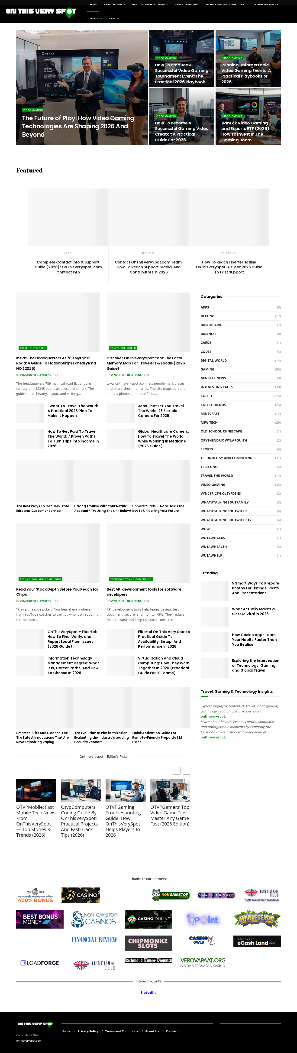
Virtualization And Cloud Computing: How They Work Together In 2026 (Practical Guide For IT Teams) (163, 665)
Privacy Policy (88, 1031)
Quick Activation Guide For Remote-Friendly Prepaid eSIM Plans (157, 737)
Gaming (207, 369)
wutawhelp (211, 555)
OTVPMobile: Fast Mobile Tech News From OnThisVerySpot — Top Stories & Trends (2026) (35, 821)
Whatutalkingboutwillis (224, 511)
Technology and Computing (40, 579)
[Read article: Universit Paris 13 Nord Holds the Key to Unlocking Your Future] (161, 481)
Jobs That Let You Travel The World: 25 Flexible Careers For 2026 (161, 410)
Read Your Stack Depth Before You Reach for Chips (57, 592)
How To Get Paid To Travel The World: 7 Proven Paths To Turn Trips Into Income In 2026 (73, 438)
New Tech (209, 422)
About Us (96, 18)
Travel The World (32, 348)
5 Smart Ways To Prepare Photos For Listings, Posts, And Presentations (256, 588)
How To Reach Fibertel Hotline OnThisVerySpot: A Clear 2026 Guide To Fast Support (229, 267)
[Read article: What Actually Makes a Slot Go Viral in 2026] (215, 617)
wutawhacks (213, 538)
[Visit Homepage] (41, 11)
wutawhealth (214, 546)
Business (148, 253)
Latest (206, 396)
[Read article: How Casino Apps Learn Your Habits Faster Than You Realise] (215, 642)
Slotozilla (149, 992)
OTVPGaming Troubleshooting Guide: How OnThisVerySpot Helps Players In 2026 (123, 821)
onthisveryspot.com (29, 1041)
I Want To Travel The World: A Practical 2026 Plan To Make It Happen (73, 410)
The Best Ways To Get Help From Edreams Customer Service (42, 508)
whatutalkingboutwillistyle (228, 520)
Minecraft (210, 413)
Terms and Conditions (121, 1031)
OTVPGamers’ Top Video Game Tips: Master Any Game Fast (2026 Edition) (169, 815)
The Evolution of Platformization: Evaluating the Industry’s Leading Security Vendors (101, 737)
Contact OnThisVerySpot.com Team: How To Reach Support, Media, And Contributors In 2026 (149, 267)
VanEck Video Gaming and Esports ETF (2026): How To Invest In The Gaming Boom (245, 131)
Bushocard (211, 325)
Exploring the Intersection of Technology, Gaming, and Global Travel (255, 665)
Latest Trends (213, 405)
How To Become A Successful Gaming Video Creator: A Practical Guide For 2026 (182, 131)
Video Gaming (33, 110)
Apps (67, 253)
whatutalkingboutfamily (225, 502)
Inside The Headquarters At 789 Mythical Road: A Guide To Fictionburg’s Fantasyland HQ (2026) (56, 363)
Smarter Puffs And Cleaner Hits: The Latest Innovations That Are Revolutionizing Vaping (42, 737)
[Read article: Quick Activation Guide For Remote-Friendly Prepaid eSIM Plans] (161, 707)
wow (205, 529)
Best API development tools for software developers (144, 592)
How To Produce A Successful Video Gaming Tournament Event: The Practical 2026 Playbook (182, 73)
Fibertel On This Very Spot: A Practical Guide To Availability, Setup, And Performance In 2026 (164, 639)
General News (213, 378)
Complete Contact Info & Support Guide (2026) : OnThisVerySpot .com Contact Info (68, 267)
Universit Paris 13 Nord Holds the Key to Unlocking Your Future (158, 508)
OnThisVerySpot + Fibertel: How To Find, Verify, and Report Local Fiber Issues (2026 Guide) (72, 639)
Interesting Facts (217, 387)
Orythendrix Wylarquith (44, 143)
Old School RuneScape (221, 431)
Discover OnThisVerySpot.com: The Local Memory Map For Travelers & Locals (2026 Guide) (146, 363)
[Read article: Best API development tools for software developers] (148, 553)
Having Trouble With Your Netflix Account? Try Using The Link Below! (102, 508)
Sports (207, 449)
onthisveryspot (213, 737)
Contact (115, 18)
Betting (207, 316)
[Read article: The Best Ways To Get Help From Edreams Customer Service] (45, 481)
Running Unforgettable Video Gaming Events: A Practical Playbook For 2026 (246, 73)
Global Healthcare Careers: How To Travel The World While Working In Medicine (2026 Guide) (163, 438)
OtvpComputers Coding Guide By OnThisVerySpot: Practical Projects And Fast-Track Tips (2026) (79, 821)
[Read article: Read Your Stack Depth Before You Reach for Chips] (58, 553)
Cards (206, 342)
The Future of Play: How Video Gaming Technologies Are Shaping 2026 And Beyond (78, 126)
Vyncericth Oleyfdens (35, 375)
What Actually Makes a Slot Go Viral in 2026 (253, 611)
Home (66, 1031)
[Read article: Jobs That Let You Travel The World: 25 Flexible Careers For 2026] (121, 413)
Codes (206, 351)
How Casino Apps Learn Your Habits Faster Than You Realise (254, 639)
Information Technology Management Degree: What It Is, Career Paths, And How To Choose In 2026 (73, 665)
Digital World (214, 360)
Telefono (228, 253)
